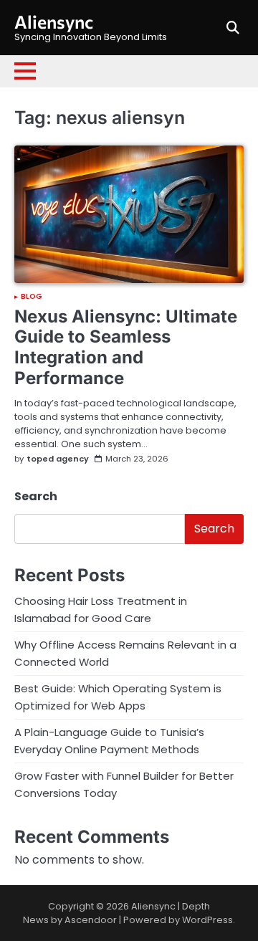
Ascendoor (90, 920)
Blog (31, 296)
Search (35, 496)
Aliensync (53, 21)
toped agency (58, 459)
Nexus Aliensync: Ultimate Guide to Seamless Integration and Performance (125, 347)
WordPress (207, 920)
